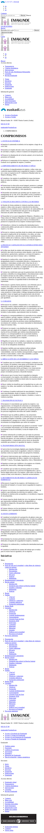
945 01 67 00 (5, 124)
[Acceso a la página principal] (16, 24)
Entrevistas (12, 623)
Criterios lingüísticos (11, 68)
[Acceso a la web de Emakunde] (16, 719)
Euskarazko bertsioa (11, 827)
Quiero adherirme (14, 573)
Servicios (8, 83)
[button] (3, 28)
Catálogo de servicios (12, 750)
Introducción (13, 569)
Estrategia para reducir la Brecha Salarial (22, 586)
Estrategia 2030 (14, 621)
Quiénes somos (10, 746)
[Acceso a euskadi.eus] (13, 112)
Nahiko (7, 595)
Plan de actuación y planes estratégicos (17, 757)
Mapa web (8, 97)
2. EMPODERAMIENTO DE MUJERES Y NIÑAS (18, 166)
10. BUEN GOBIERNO (9, 514)
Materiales (12, 626)
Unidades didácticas (15, 602)
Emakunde (8, 88)
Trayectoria (8, 751)
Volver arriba (9, 830)
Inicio (7, 764)
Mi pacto (12, 575)
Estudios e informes (15, 587)
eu (5, 6)
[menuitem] (24, 66)
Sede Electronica (10, 101)
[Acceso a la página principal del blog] (5, 50)
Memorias (12, 628)
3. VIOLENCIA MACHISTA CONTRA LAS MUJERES (20, 202)
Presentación (9, 563)
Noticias (11, 576)
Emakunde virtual (10, 782)
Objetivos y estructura (16, 600)
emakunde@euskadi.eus (8, 127)
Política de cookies (11, 809)
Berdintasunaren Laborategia (14, 580)
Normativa (8, 753)
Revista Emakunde (11, 75)
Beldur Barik (9, 606)
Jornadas (12, 630)
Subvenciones (9, 70)
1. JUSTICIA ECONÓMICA (10, 141)
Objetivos (12, 611)
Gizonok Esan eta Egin (16, 619)
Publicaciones (9, 86)
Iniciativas (8, 81)
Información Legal (11, 102)
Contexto (12, 599)
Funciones (8, 748)
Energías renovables (11, 804)
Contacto (4, 13)
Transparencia (9, 66)
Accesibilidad (9, 99)
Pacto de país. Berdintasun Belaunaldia (17, 72)
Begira (7, 593)
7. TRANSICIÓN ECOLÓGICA (12, 400)
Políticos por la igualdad (17, 632)
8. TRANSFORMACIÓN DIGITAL (13, 445)
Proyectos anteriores (11, 635)
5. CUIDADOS (6, 301)
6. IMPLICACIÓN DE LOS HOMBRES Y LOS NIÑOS (20, 359)
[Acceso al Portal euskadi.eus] (9, 3)
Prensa (7, 104)
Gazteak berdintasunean (16, 615)
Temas (7, 79)
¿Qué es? (12, 597)
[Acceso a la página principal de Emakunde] (16, 43)
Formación (8, 84)
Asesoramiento (14, 617)
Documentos (13, 571)
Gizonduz (8, 74)
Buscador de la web (7, 30)
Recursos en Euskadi (16, 634)
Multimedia (12, 578)
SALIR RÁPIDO (6, 26)
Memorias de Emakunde (13, 755)
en (5, 10)
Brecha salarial (9, 582)
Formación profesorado (16, 604)
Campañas (12, 624)
